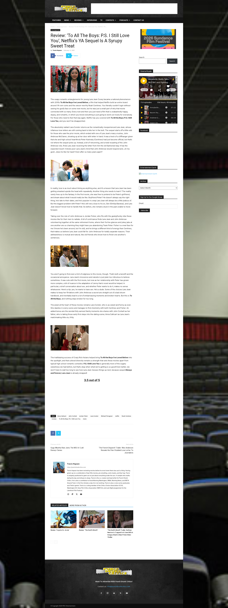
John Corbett (73, 416)
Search (141, 57)
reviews (54, 419)
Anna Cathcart (61, 416)
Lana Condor (94, 416)
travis (84, 419)
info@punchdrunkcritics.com (118, 586)
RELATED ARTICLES (59, 505)
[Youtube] (82, 494)
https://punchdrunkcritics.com (76, 467)
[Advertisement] (134, 8)
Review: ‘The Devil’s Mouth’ (88, 530)
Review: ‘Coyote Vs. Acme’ (60, 530)
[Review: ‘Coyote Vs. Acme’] (63, 519)
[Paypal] (73, 494)
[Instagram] (69, 494)
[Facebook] (53, 433)
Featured (56, 20)
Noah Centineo (126, 416)
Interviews (92, 20)
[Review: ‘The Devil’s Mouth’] (92, 519)
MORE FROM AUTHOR (78, 505)
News (66, 20)
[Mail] (114, 593)
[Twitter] (58, 433)
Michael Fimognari (107, 416)
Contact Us (138, 20)
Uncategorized (62, 27)
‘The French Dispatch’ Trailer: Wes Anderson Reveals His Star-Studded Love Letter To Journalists (116, 450)
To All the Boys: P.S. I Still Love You (69, 419)
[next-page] (55, 541)
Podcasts (123, 20)
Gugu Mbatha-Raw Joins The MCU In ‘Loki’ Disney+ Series (67, 449)
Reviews (78, 20)
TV (101, 20)
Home (53, 27)
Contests (110, 20)
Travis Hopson (57, 50)
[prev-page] (52, 541)
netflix (117, 416)
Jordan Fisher (83, 416)
